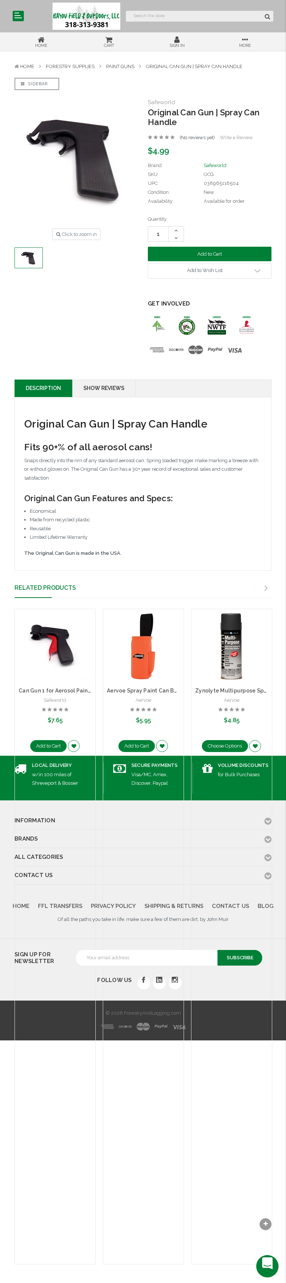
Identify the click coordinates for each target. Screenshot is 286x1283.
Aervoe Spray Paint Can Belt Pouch (153, 691)
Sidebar (37, 83)
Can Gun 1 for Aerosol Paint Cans (61, 691)
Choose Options (225, 746)
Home (27, 66)
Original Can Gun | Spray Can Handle (194, 66)
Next (266, 588)
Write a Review (236, 137)
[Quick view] (55, 630)
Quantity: (158, 219)
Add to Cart (48, 746)
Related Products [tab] (45, 587)
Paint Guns (120, 66)
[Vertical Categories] (18, 16)
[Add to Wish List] (74, 746)
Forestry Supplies (70, 66)
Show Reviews (103, 388)
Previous (254, 588)
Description (43, 388)
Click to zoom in (79, 234)
